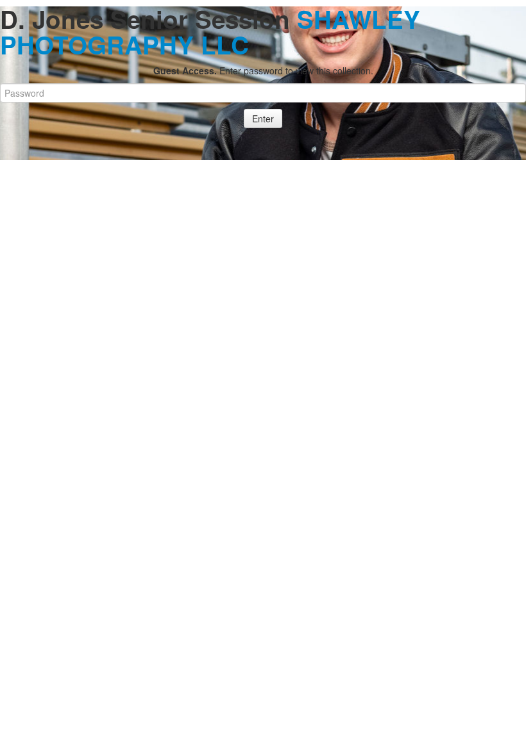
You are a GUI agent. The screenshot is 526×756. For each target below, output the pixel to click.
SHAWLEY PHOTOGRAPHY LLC (210, 31)
